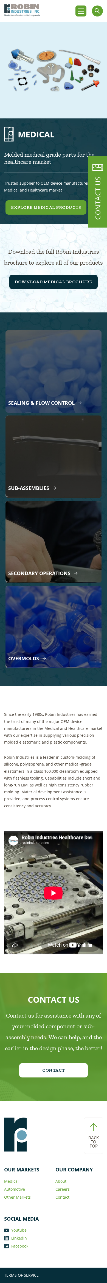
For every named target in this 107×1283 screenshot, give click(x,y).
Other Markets (17, 1197)
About (60, 1181)
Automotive (14, 1189)
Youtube (18, 1230)
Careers (62, 1189)
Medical (11, 1181)
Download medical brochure (53, 281)
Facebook (19, 1246)
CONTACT (53, 1070)
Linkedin (18, 1238)
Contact (62, 1197)
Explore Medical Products (46, 207)
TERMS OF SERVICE (21, 1275)
